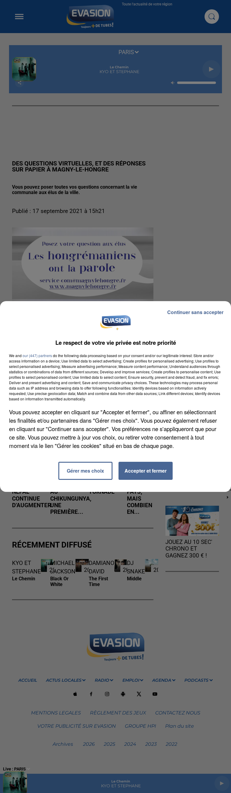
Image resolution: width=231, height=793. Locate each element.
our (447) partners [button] (37, 355)
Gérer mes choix (85, 470)
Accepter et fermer (146, 470)
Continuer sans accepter (195, 312)
